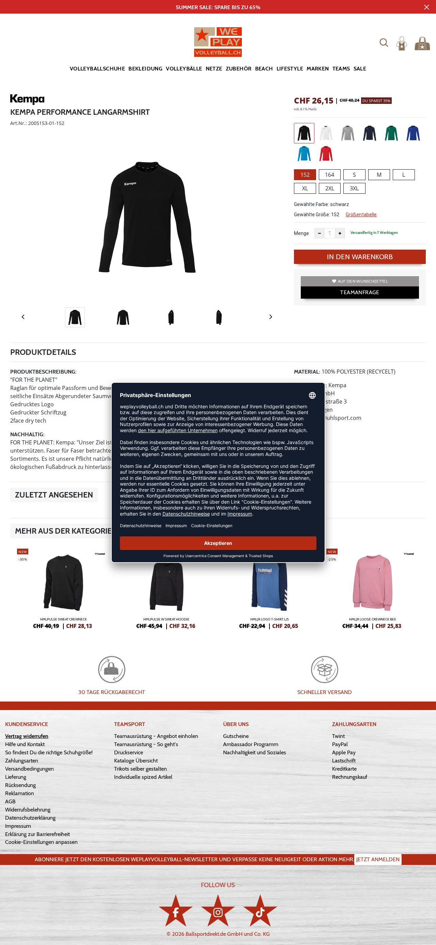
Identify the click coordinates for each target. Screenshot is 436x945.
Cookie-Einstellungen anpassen (41, 842)
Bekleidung (145, 68)
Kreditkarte (344, 769)
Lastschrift (344, 760)
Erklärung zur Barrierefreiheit (37, 834)
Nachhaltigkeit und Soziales (254, 752)
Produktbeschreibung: (43, 371)
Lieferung (15, 777)
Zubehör (239, 68)
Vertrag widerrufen (26, 736)
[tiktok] (260, 910)
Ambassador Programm (250, 744)
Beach (264, 68)
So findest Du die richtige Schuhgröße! (49, 752)
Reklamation (19, 793)
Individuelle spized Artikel (143, 777)
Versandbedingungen (29, 769)
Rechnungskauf (349, 777)
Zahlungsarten (21, 760)
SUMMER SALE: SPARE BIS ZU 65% (218, 7)
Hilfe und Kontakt (25, 744)
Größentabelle (361, 214)
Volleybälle (184, 68)
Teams (341, 68)
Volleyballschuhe (97, 68)
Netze (214, 68)
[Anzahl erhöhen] (340, 233)
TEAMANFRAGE (359, 292)
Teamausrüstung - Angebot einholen (156, 736)
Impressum (18, 826)
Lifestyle (290, 68)
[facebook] (176, 910)
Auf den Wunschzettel (363, 281)
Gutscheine (236, 736)
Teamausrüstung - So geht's (146, 744)
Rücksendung (20, 785)
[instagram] (218, 910)
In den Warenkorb (360, 257)
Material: (307, 371)
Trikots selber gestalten (140, 769)
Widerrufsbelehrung (27, 809)
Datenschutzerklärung (30, 818)
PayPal (340, 744)
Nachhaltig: (27, 434)
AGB (10, 801)
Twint (338, 736)
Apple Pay (344, 752)
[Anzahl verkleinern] (319, 233)
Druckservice (128, 752)
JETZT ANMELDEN (378, 859)
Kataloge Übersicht (136, 760)
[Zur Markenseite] (27, 101)
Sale (360, 68)
